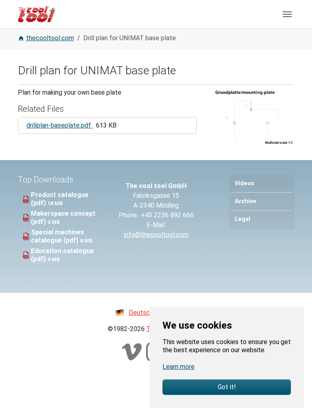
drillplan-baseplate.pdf (59, 125)
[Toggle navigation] (287, 14)
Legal (242, 219)
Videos (244, 183)
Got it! (227, 387)
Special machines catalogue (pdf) (57, 236)
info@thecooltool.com (156, 234)
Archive (245, 201)
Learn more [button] (178, 366)
